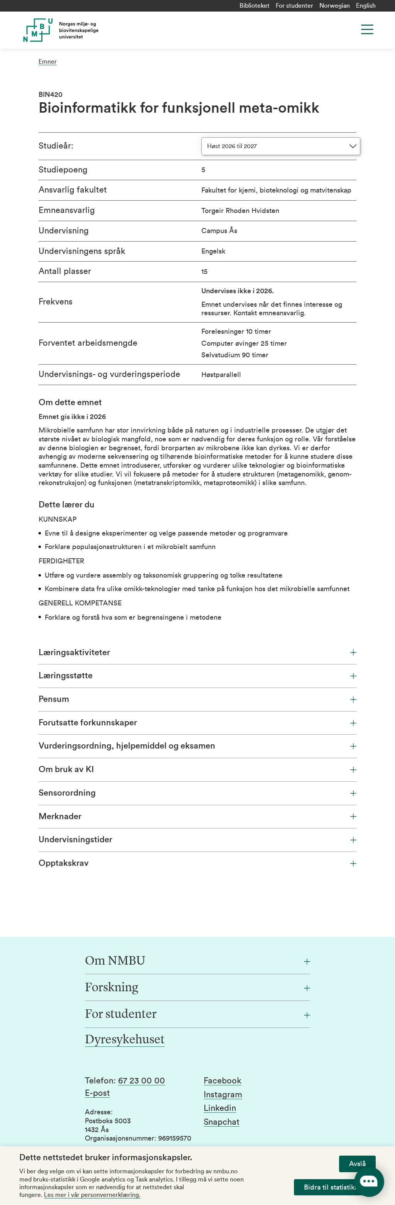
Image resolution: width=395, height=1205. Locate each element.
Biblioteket (255, 6)
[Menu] (367, 29)
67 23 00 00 (141, 1081)
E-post (97, 1093)
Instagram (223, 1094)
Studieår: (56, 146)
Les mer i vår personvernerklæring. (92, 1195)
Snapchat (222, 1122)
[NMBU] (106, 30)
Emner (48, 62)
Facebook (222, 1081)
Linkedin (220, 1108)
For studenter (294, 6)
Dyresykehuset (125, 1040)
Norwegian (334, 6)
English (366, 6)
